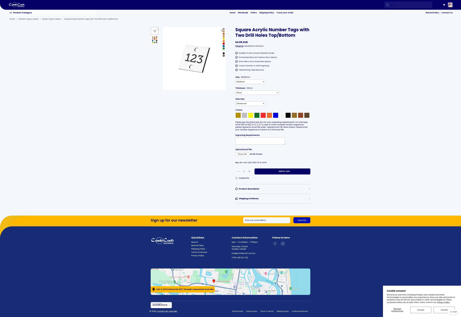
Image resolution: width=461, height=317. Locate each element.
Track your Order (284, 12)
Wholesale (243, 12)
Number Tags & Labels (29, 19)
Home (232, 12)
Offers (253, 12)
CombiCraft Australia (167, 311)
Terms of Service (199, 252)
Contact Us (447, 12)
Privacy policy (251, 311)
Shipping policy (283, 311)
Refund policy (237, 311)
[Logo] (16, 5)
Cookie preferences (300, 311)
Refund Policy (432, 12)
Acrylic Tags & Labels (51, 19)
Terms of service (267, 311)
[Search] (387, 5)
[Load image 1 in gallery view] (154, 31)
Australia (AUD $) (159, 305)
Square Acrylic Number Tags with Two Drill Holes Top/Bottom (91, 19)
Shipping (239, 46)
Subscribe (302, 220)
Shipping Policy (266, 12)
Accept (420, 309)
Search (194, 242)
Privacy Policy (443, 302)
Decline (444, 309)
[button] (444, 5)
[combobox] (408, 5)
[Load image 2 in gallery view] (154, 40)
